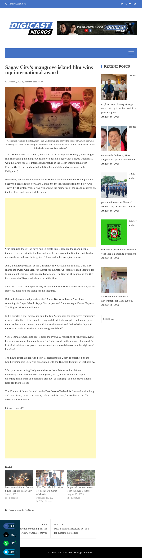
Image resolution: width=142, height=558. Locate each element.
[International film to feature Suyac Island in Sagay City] (19, 478)
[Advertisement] (50, 222)
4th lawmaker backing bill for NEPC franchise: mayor (31, 528)
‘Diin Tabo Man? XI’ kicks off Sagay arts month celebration (49, 491)
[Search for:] (119, 318)
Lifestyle (20, 510)
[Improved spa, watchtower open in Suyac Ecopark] (81, 478)
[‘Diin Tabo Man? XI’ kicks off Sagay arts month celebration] (50, 478)
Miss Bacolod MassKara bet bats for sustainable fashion (71, 528)
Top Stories (29, 510)
